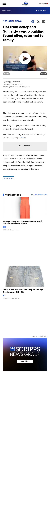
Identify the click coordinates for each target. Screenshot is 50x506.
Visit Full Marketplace (39, 194)
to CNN (22, 137)
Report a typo (8, 178)
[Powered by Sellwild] (43, 336)
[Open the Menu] (4, 4)
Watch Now (43, 3)
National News (12, 21)
